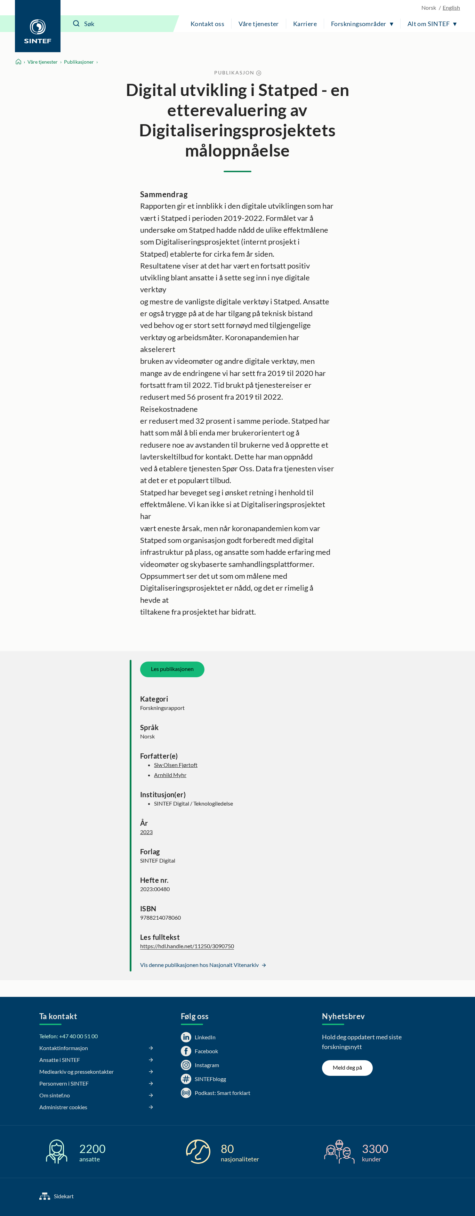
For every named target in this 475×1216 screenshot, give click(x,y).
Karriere (305, 23)
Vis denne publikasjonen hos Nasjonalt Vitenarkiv (200, 964)
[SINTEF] (38, 26)
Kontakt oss (207, 23)
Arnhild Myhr (170, 774)
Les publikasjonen (172, 668)
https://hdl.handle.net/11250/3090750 (187, 946)
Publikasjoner (79, 62)
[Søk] (76, 23)
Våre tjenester (259, 23)
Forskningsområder (358, 23)
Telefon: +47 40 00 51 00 (68, 1036)
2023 (146, 832)
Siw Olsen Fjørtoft (176, 764)
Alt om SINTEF (429, 23)
